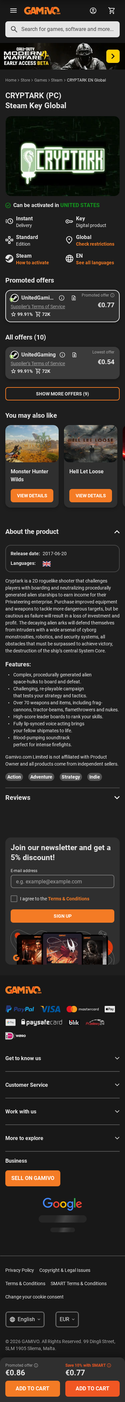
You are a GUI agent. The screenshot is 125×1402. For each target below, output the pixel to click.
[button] (62, 306)
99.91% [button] (25, 314)
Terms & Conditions (68, 898)
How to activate (32, 262)
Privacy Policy (19, 1270)
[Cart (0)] (112, 11)
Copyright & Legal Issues (64, 1270)
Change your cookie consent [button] (34, 1296)
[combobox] (62, 29)
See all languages (95, 262)
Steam (57, 80)
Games (40, 80)
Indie (94, 777)
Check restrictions (95, 244)
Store (25, 80)
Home (10, 80)
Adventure (41, 777)
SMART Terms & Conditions (79, 1283)
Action (14, 777)
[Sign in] (93, 11)
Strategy (71, 777)
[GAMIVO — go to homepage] (42, 11)
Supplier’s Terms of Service (38, 306)
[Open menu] (13, 11)
